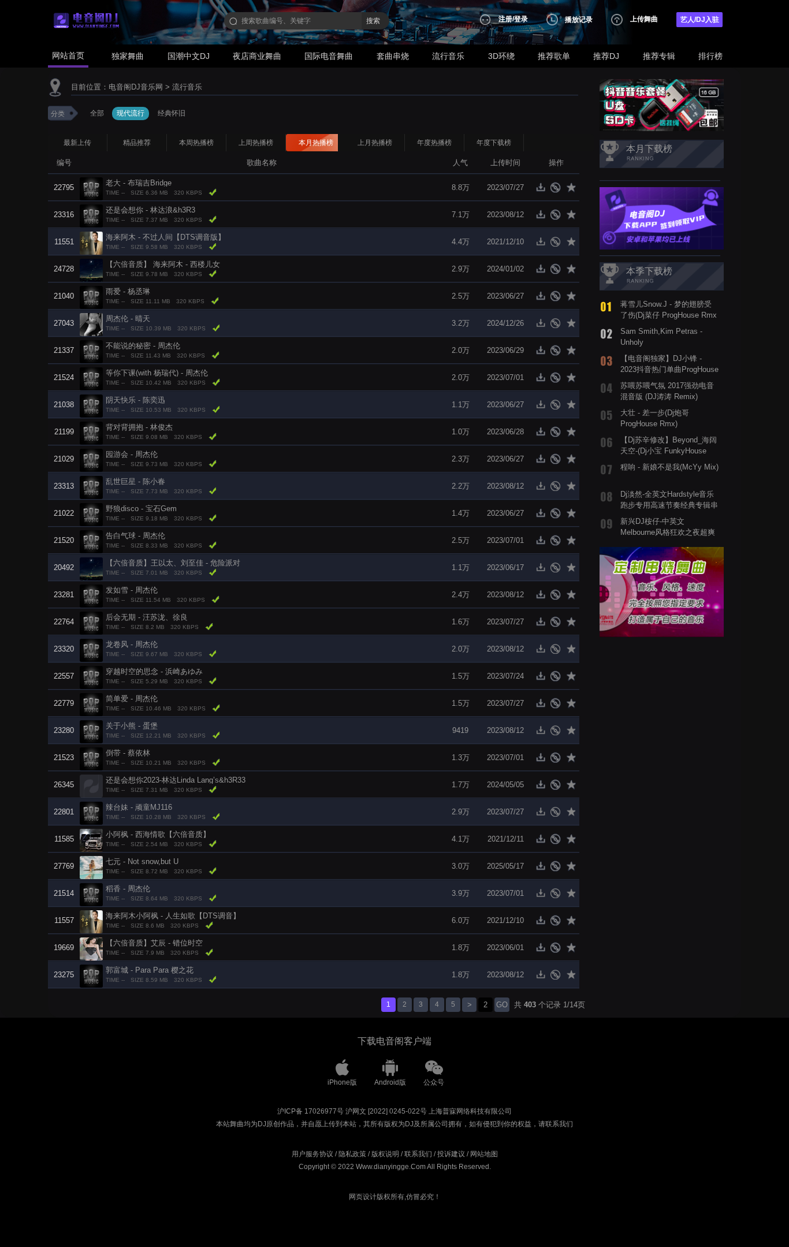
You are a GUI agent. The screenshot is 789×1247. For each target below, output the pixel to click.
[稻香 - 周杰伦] (91, 893)
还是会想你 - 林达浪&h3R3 (150, 210)
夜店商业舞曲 (257, 56)
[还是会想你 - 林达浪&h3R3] (91, 215)
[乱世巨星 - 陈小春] (91, 486)
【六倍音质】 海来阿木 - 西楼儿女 (163, 264)
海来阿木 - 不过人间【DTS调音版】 (165, 237)
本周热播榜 (196, 143)
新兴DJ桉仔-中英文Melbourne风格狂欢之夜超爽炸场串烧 (667, 532)
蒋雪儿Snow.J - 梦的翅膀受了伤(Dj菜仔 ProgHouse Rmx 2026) (668, 315)
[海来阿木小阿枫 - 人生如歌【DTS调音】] (91, 921)
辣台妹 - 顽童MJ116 (139, 807)
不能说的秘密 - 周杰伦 (143, 345)
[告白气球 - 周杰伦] (91, 541)
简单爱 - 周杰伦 (132, 698)
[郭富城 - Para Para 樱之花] (91, 975)
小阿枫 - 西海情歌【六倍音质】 (158, 834)
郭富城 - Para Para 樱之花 (149, 970)
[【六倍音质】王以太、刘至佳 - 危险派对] (91, 568)
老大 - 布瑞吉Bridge (139, 182)
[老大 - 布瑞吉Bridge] (91, 188)
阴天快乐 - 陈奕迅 (135, 400)
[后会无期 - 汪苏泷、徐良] (91, 622)
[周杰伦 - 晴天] (91, 323)
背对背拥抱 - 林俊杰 (139, 427)
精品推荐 (137, 143)
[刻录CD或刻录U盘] (557, 190)
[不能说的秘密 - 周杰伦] (91, 351)
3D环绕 (501, 56)
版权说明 (385, 1154)
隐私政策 (352, 1154)
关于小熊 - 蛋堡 (132, 725)
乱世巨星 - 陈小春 (135, 481)
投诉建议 (451, 1154)
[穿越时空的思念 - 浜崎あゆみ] (91, 676)
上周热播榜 (256, 143)
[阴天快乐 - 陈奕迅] (91, 405)
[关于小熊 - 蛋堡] (91, 731)
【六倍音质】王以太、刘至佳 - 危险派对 (173, 563)
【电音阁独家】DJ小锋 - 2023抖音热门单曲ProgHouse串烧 (669, 369)
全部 (97, 113)
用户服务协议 (312, 1154)
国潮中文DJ (189, 56)
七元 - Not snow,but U (142, 861)
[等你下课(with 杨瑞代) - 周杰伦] (91, 378)
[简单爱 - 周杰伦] (91, 703)
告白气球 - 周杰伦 (135, 535)
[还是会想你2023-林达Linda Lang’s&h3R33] (91, 785)
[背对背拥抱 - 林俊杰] (91, 432)
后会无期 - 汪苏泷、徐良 (147, 617)
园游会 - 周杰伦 (132, 454)
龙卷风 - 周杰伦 (132, 644)
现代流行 (130, 113)
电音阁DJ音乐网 (136, 87)
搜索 (373, 21)
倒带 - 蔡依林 (128, 753)
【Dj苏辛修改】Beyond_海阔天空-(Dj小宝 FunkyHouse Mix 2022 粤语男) (668, 450)
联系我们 (418, 1154)
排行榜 (710, 56)
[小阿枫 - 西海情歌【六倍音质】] (91, 839)
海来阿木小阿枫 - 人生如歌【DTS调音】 (173, 915)
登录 (521, 19)
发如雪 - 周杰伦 (132, 590)
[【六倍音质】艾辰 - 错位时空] (91, 948)
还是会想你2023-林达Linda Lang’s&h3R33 (175, 780)
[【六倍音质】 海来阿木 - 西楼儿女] (91, 269)
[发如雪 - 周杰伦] (91, 595)
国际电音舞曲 (328, 56)
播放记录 (579, 20)
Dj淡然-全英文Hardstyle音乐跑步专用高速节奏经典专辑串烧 (669, 505)
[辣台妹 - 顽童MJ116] (91, 812)
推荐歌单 (554, 56)
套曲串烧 (393, 56)
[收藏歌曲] (572, 190)
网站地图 (484, 1154)
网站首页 (68, 55)
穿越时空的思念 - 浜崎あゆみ (154, 671)
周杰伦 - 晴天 (128, 318)
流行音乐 (448, 56)
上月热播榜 (375, 143)
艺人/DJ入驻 (699, 20)
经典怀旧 (171, 113)
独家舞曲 (127, 56)
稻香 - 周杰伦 (128, 888)
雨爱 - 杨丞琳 (128, 291)
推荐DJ (606, 56)
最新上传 (77, 143)
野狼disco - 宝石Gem (141, 508)
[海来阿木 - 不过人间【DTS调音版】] (91, 242)
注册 (505, 19)
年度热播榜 (434, 143)
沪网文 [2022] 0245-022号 (386, 1111)
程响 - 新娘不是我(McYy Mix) (669, 467)
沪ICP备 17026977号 (310, 1111)
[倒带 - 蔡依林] (91, 758)
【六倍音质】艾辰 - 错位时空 (154, 943)
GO (502, 1004)
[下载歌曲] (543, 190)
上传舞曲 (644, 19)
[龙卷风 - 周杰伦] (91, 649)
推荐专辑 (659, 56)
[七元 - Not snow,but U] (91, 866)
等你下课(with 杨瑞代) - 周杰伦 (157, 372)
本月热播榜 (316, 143)
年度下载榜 (494, 143)
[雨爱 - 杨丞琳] (91, 296)
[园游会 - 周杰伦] (91, 459)
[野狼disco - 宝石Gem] (91, 513)
